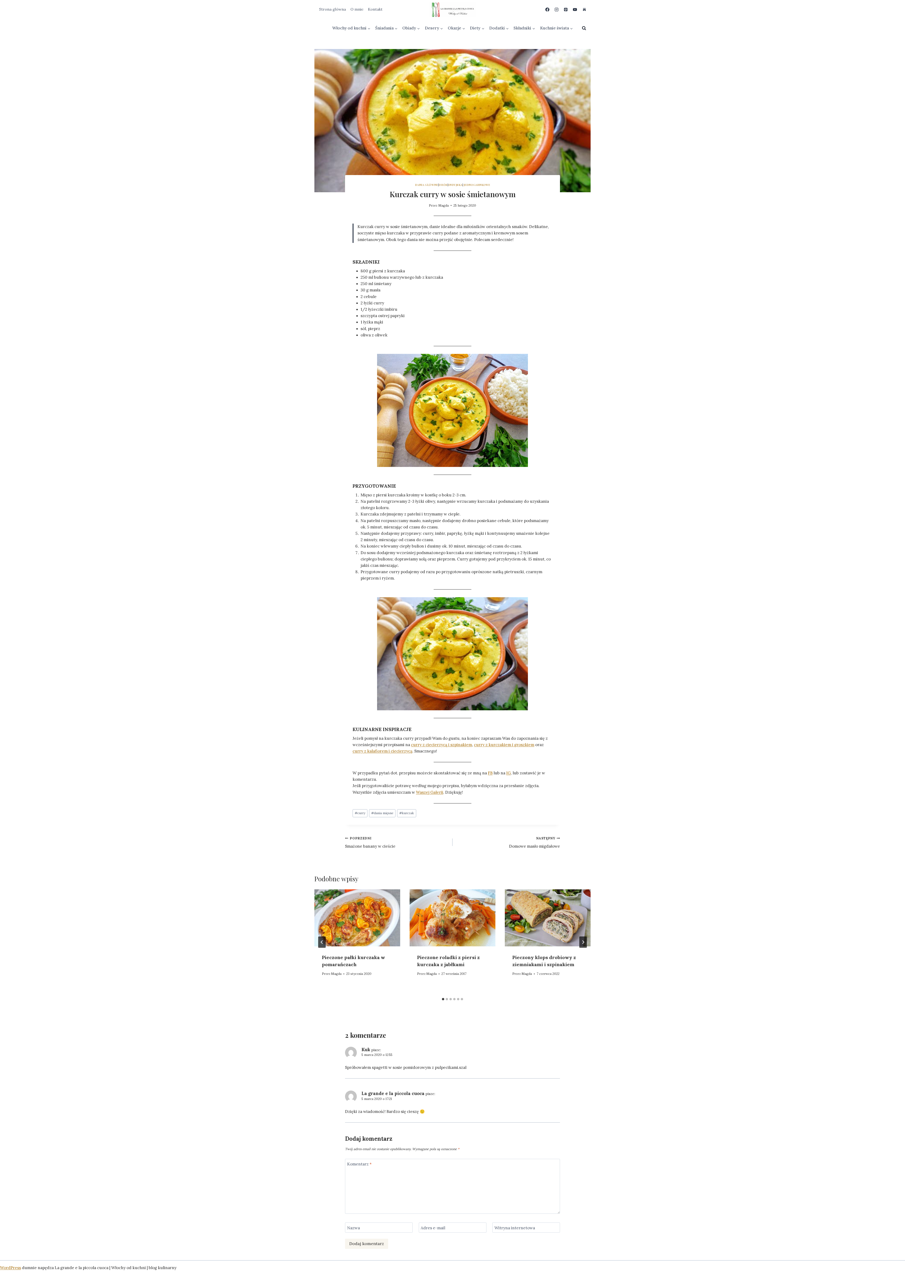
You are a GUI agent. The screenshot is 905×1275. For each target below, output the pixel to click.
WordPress (10, 1267)
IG (508, 773)
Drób (443, 185)
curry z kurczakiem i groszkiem (504, 744)
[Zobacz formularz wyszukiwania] (584, 28)
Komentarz (359, 1164)
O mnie (356, 9)
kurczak (406, 813)
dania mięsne (382, 813)
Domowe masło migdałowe (534, 842)
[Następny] (583, 942)
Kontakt (375, 9)
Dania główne (426, 185)
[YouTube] (575, 9)
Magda (443, 205)
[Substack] (584, 9)
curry (360, 813)
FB (490, 773)
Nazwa (353, 1227)
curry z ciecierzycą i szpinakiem (441, 744)
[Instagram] (557, 9)
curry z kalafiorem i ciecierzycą (382, 751)
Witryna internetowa (514, 1227)
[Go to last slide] (322, 942)
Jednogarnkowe (477, 185)
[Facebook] (547, 9)
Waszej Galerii (429, 792)
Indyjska (455, 185)
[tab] (443, 999)
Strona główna (332, 9)
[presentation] (357, 918)
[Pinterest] (566, 9)
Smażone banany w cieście (370, 842)
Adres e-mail (433, 1227)
